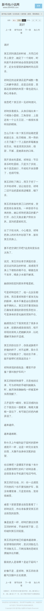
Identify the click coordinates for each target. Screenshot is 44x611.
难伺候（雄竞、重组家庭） (30, 14)
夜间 (23, 20)
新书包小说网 (6, 14)
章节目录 (18, 30)
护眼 (19, 20)
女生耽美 (16, 14)
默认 (14, 20)
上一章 (8, 30)
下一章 (28, 30)
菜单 (38, 6)
